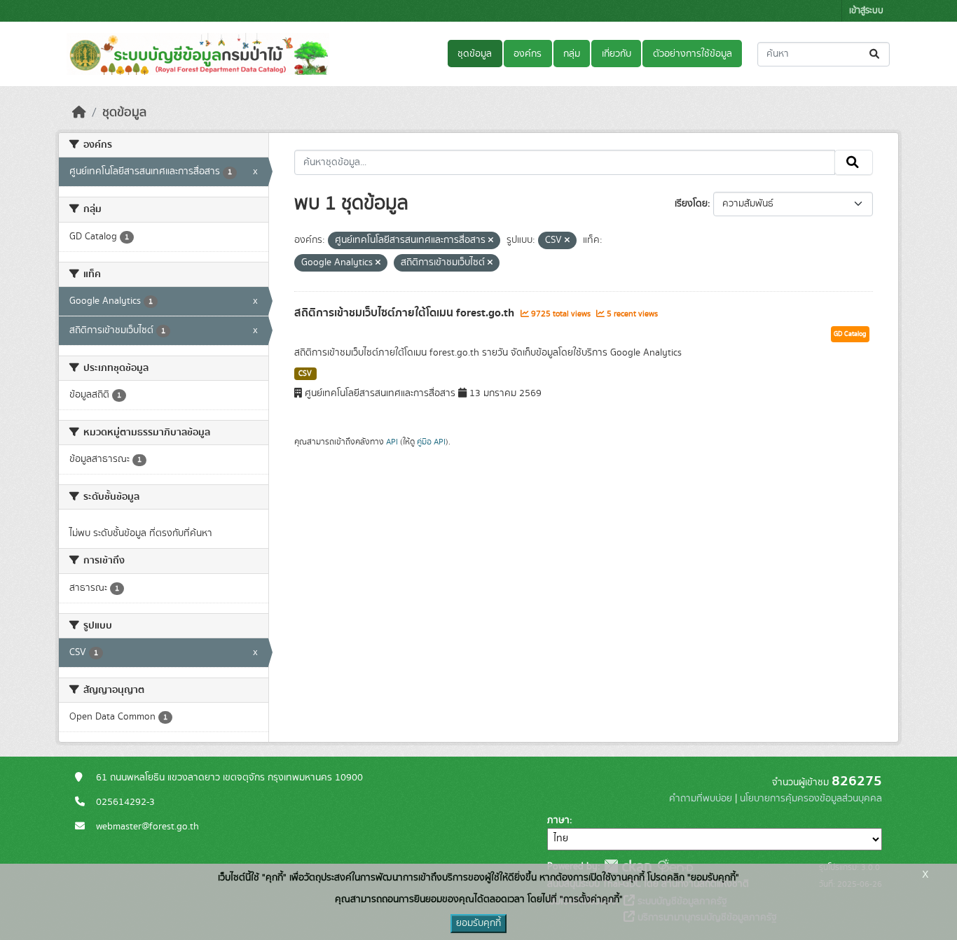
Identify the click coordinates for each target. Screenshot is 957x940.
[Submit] (875, 54)
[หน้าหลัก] (79, 113)
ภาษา (558, 820)
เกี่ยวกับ (616, 54)
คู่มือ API (431, 441)
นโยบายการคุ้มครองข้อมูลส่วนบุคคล (811, 799)
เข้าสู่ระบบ (866, 10)
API (392, 441)
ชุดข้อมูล (474, 54)
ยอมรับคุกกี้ (478, 923)
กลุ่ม (571, 54)
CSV (305, 373)
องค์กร (528, 54)
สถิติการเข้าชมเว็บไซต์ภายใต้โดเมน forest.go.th (405, 313)
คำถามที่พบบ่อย (700, 799)
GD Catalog (850, 334)
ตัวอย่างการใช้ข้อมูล (692, 54)
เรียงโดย (691, 204)
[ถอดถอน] (490, 240)
